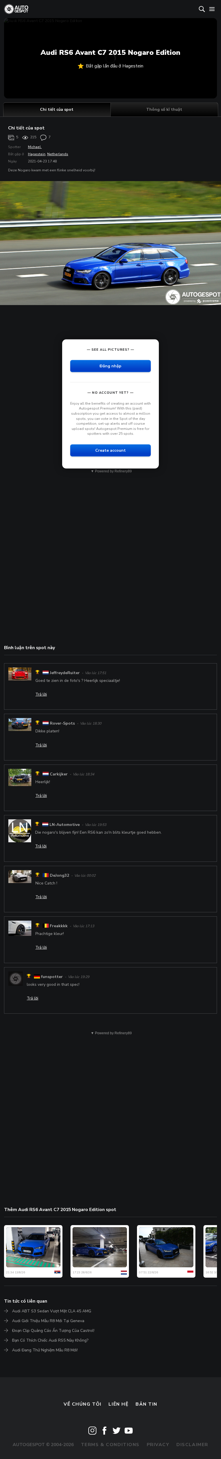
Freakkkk (59, 926)
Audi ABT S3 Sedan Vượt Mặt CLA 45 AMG (51, 1311)
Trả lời (41, 694)
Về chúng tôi (83, 1404)
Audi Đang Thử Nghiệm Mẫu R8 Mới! (45, 1350)
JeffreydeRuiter (65, 673)
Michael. (35, 147)
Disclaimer (192, 1444)
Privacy (158, 1444)
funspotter (52, 976)
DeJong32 (59, 875)
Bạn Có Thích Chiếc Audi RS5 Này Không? (50, 1340)
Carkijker (59, 774)
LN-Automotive (64, 824)
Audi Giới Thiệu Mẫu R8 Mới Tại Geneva (48, 1321)
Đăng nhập (110, 365)
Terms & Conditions (110, 1444)
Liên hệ (118, 1404)
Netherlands (57, 154)
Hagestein (36, 154)
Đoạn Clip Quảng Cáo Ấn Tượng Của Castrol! (53, 1330)
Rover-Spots (62, 723)
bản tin (146, 1404)
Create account (110, 450)
